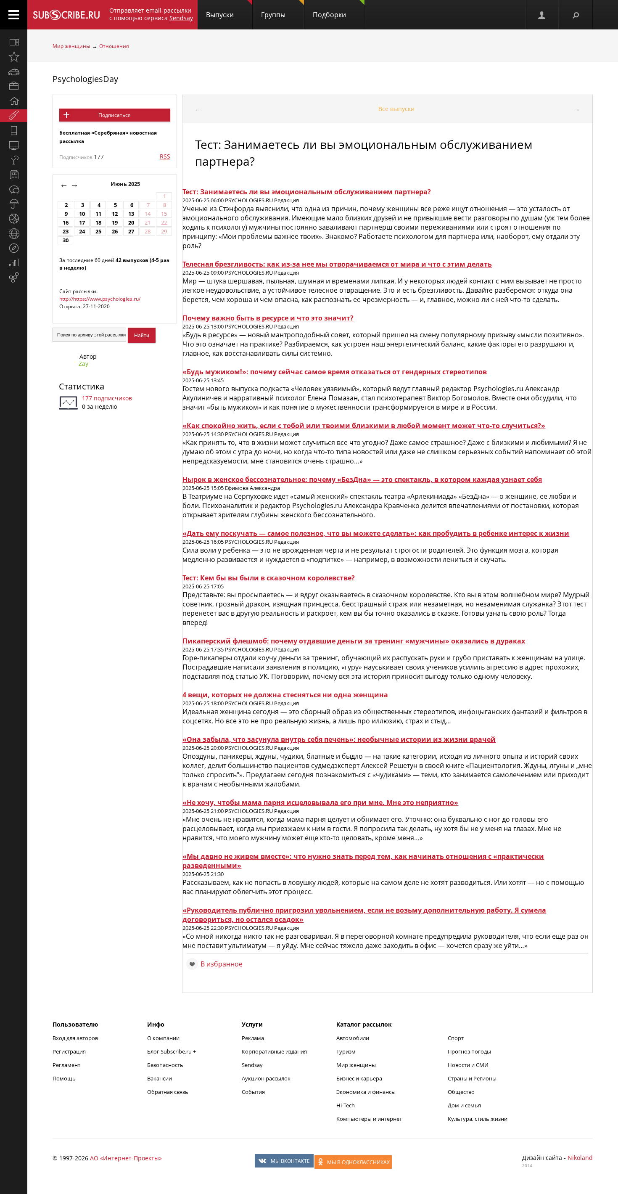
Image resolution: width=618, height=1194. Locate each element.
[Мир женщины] (13, 115)
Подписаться (114, 115)
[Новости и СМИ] (13, 174)
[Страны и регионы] (13, 233)
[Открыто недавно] (13, 56)
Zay (83, 364)
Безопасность (165, 1065)
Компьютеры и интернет (369, 1119)
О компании (163, 1038)
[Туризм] (13, 248)
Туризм (346, 1051)
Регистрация (69, 1051)
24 (82, 231)
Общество (461, 1092)
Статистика (81, 386)
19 (115, 222)
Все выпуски (396, 109)
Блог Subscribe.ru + (172, 1051)
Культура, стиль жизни (477, 1119)
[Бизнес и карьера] (13, 86)
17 (82, 222)
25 (98, 231)
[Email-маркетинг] (13, 277)
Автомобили (352, 1038)
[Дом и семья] (13, 101)
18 (98, 222)
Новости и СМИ (468, 1065)
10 (82, 213)
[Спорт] (13, 218)
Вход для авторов (75, 1038)
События (253, 1092)
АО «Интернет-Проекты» (126, 1158)
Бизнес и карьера (359, 1078)
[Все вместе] (13, 42)
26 (115, 231)
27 (131, 231)
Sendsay (252, 1065)
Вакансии (159, 1078)
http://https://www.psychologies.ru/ (99, 298)
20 (131, 222)
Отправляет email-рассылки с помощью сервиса (151, 14)
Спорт (456, 1038)
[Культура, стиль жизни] (13, 160)
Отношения (114, 46)
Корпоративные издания (274, 1051)
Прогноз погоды (469, 1051)
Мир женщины (71, 46)
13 (131, 213)
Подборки (329, 14)
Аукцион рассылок (266, 1078)
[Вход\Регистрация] (542, 14)
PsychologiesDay (85, 79)
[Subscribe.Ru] (66, 14)
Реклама (253, 1038)
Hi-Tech (345, 1105)
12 (115, 213)
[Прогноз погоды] (13, 204)
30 (66, 240)
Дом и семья (464, 1105)
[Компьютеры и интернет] (13, 145)
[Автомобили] (13, 71)
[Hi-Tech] (13, 130)
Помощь (64, 1078)
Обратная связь (167, 1092)
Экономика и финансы (366, 1092)
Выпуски (220, 14)
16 (66, 222)
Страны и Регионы (472, 1078)
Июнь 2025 (126, 184)
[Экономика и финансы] (13, 263)
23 (66, 231)
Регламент (66, 1065)
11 (98, 213)
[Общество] (13, 189)
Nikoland (580, 1158)
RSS (165, 156)
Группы (273, 14)
